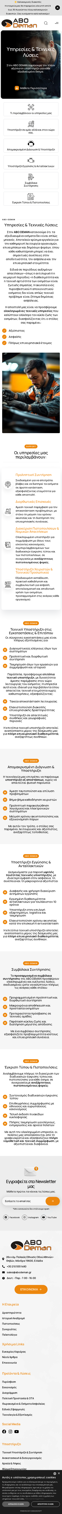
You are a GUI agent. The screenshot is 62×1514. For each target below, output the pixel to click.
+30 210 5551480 (16, 1266)
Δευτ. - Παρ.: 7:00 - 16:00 (21, 1278)
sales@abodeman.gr (19, 1272)
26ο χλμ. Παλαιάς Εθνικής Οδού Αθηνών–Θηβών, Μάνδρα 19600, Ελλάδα (30, 1258)
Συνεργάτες (9, 1329)
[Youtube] (17, 1432)
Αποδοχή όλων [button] (16, 1504)
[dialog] (31, 1492)
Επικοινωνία (9, 1362)
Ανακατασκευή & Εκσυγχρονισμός (22, 1458)
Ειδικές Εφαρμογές (13, 1409)
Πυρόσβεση (9, 1381)
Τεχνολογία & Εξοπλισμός (17, 1414)
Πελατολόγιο (9, 1334)
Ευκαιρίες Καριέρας (14, 1351)
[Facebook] (4, 1432)
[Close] (57, 7)
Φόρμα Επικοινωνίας (14, 1469)
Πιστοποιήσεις (11, 1323)
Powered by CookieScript (31, 1511)
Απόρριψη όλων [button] (45, 1504)
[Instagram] (10, 1432)
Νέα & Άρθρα (9, 1357)
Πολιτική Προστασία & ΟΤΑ (18, 1398)
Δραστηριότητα (11, 1312)
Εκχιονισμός (9, 1387)
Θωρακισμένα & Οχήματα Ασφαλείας (23, 1403)
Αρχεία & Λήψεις (11, 1463)
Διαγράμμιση (9, 1392)
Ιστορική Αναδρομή (13, 1318)
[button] (44, 23)
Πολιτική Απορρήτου (34, 1499)
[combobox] (54, 1473)
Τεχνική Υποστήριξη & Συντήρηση (22, 1452)
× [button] (59, 1473)
